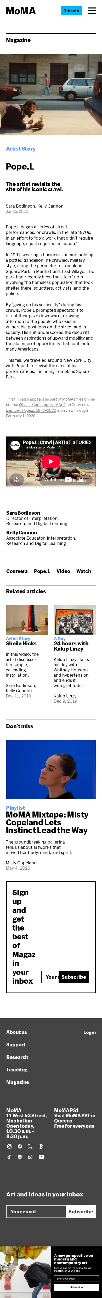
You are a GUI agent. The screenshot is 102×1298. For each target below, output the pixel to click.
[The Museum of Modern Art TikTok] (9, 1157)
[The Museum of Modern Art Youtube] (42, 1157)
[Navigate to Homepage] (21, 11)
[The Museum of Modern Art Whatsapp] (30, 1157)
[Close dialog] (99, 1249)
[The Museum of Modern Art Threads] (41, 1146)
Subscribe (73, 977)
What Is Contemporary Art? (42, 404)
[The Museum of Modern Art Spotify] (20, 1157)
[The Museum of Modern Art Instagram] (9, 1146)
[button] (92, 10)
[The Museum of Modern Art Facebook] (20, 1146)
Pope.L (13, 226)
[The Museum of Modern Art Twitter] (30, 1146)
